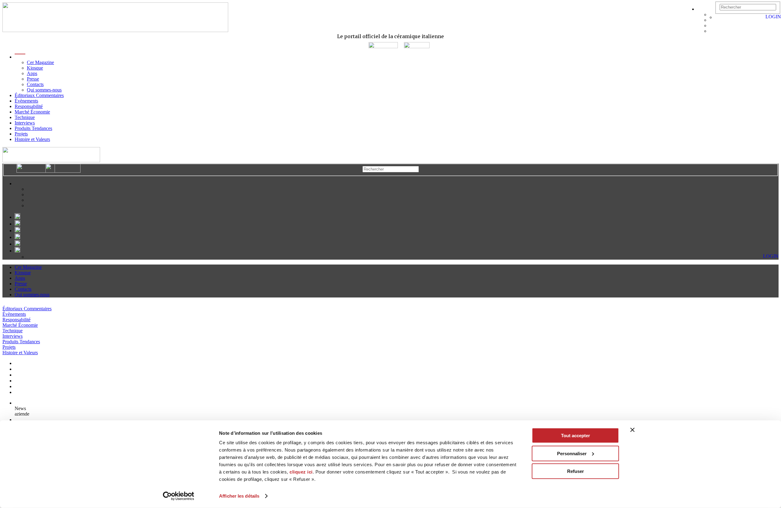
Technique (25, 117)
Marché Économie (32, 111)
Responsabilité (29, 106)
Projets (21, 133)
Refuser (575, 471)
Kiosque (35, 67)
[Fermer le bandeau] (632, 430)
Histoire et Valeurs (32, 139)
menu (20, 56)
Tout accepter (575, 435)
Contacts (35, 84)
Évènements (26, 100)
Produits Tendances (33, 128)
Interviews (25, 122)
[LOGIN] (718, 17)
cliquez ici (301, 471)
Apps (32, 73)
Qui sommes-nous (44, 89)
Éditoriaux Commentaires (39, 95)
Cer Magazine (40, 62)
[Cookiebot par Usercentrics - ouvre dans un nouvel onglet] (178, 496)
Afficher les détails (239, 496)
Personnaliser (572, 453)
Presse (33, 78)
